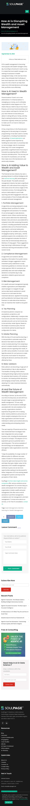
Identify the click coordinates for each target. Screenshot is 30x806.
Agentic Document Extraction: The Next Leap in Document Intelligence (14, 607)
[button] (3, 802)
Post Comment (13, 568)
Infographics (5, 739)
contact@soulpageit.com (10, 786)
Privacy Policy (5, 769)
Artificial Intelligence (11, 31)
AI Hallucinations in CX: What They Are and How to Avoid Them (14, 613)
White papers (5, 748)
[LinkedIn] (6, 723)
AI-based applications (16, 138)
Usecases (4, 735)
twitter (19, 517)
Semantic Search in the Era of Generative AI (12, 617)
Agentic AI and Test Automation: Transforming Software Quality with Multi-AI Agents (13, 622)
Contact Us (4, 764)
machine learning (9, 178)
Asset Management (11, 508)
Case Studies (5, 742)
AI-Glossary (4, 750)
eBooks (3, 744)
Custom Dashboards (7, 737)
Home (2, 31)
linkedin (5, 521)
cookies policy (23, 799)
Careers (3, 762)
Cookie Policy (5, 766)
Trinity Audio (17, 59)
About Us (4, 760)
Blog (2, 733)
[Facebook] (2, 723)
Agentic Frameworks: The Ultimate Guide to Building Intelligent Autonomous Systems (12, 601)
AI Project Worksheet (7, 746)
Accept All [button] (8, 802)
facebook (11, 517)
